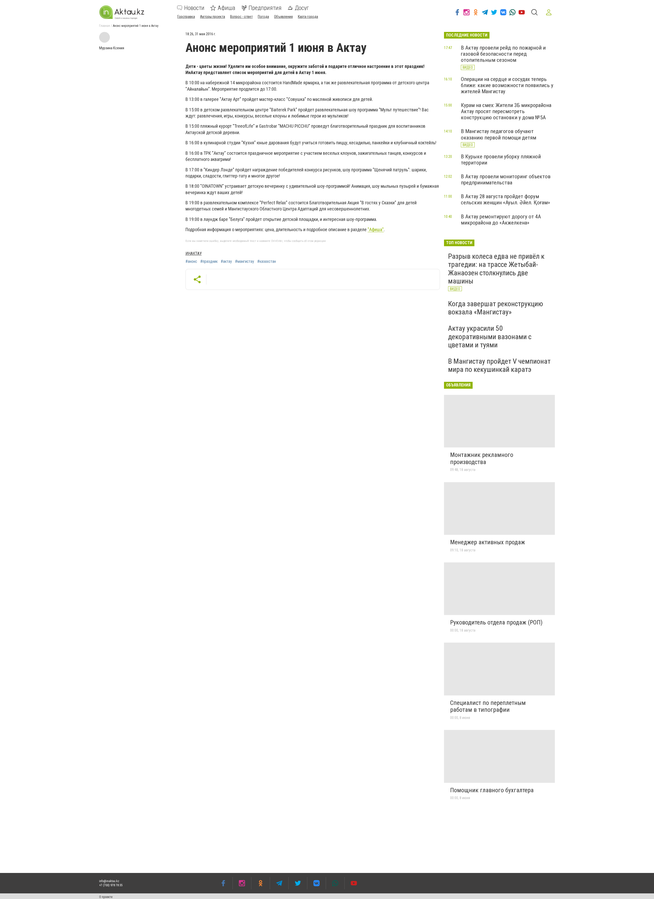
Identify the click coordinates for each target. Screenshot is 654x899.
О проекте (105, 897)
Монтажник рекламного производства (481, 458)
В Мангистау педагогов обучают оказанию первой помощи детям (498, 134)
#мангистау (244, 261)
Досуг (302, 7)
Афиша (226, 7)
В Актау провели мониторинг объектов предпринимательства (506, 179)
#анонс (191, 261)
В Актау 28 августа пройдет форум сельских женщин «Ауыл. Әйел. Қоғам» (505, 199)
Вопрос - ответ (241, 17)
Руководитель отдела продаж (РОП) (496, 622)
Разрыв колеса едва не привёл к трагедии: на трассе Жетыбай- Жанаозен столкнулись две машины (496, 268)
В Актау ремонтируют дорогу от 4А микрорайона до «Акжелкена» (501, 220)
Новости (194, 7)
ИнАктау (193, 253)
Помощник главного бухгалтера (492, 790)
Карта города (308, 17)
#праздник (209, 261)
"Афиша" (376, 229)
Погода (263, 17)
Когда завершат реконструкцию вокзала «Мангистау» (495, 308)
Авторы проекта (212, 17)
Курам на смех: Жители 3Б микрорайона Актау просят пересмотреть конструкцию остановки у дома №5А (506, 111)
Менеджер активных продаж (487, 542)
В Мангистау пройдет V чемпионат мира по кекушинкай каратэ (499, 365)
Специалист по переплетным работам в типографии (488, 706)
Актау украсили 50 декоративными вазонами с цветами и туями (489, 336)
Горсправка (186, 17)
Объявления (283, 17)
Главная (104, 26)
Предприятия (265, 7)
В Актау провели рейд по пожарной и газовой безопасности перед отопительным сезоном (503, 54)
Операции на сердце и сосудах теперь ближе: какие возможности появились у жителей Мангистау (507, 85)
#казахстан (266, 261)
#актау (226, 261)
